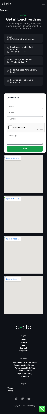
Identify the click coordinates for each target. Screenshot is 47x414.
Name (9, 102)
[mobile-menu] (43, 4)
